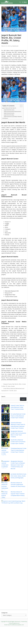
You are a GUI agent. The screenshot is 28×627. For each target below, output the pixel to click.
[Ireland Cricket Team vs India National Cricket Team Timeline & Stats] (5, 409)
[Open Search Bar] (20, 2)
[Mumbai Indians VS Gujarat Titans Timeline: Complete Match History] (5, 495)
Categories (4, 612)
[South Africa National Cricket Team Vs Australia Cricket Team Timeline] (5, 443)
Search (3, 396)
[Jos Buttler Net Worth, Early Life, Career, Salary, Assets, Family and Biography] (5, 477)
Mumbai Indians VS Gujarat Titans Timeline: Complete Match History (18, 493)
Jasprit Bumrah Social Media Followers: (13, 116)
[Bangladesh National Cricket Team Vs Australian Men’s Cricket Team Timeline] (5, 434)
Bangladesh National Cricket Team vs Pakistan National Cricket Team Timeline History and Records (18, 464)
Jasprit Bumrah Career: (9, 110)
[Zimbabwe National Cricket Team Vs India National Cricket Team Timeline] (5, 453)
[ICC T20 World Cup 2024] (7, 2)
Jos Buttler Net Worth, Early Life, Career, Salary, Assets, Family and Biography (18, 476)
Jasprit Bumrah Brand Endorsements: (12, 111)
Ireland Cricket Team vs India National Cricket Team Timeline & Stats (17, 407)
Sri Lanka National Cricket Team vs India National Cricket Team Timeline (18, 415)
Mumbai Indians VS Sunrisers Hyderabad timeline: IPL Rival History (18, 484)
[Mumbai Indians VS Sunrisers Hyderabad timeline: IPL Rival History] (5, 486)
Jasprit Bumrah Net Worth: (9, 108)
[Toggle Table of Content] (20, 106)
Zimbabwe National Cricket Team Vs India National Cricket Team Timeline (18, 450)
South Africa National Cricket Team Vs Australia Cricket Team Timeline (18, 441)
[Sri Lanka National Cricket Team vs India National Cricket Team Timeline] (5, 417)
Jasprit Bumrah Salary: (9, 115)
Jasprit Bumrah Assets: (9, 113)
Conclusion (5, 118)
